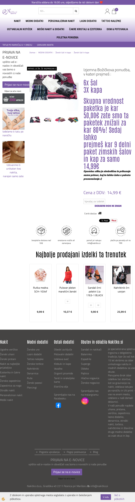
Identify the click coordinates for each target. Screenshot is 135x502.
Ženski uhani (7, 354)
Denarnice (32, 373)
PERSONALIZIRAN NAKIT (61, 21)
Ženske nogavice (90, 383)
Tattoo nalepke (35, 359)
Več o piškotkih (119, 497)
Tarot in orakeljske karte (64, 380)
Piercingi (32, 387)
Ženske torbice (35, 364)
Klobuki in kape (62, 364)
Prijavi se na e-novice (18, 84)
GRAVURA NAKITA (45, 44)
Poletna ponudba (67, 37)
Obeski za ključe (63, 349)
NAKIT (17, 21)
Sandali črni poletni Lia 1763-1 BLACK (94, 291)
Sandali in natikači (91, 349)
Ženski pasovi (35, 383)
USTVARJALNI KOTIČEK (19, 29)
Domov (32, 52)
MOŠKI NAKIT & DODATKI (50, 29)
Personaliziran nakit (11, 395)
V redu (106, 497)
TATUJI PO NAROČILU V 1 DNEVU (17, 44)
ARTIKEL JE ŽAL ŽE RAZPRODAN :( (42, 68)
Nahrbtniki (33, 369)
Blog (95, 452)
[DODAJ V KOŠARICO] (40, 292)
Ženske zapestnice (10, 381)
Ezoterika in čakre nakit (10, 374)
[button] (74, 87)
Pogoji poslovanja (76, 452)
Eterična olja (61, 386)
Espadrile (86, 359)
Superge (85, 364)
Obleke (85, 369)
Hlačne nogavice (90, 378)
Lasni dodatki (34, 354)
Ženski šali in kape (63, 52)
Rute (29, 378)
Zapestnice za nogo (11, 385)
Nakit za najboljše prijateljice (10, 366)
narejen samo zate (13, 176)
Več (40, 284)
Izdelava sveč (61, 359)
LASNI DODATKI (88, 21)
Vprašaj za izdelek (94, 201)
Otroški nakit (7, 390)
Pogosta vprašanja (49, 452)
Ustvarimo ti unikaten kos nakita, (13, 168)
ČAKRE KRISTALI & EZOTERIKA (85, 29)
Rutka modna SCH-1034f (40, 289)
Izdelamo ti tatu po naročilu (12, 133)
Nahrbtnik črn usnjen (121, 289)
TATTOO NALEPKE (111, 21)
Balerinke (86, 354)
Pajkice (85, 373)
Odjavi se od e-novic (12, 91)
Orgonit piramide (63, 373)
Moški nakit (7, 400)
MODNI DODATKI (34, 21)
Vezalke (58, 369)
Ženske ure (33, 349)
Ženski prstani (8, 359)
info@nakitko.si (99, 486)
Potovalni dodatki (63, 354)
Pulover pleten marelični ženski (67, 289)
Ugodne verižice (9, 349)
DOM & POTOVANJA (117, 29)
